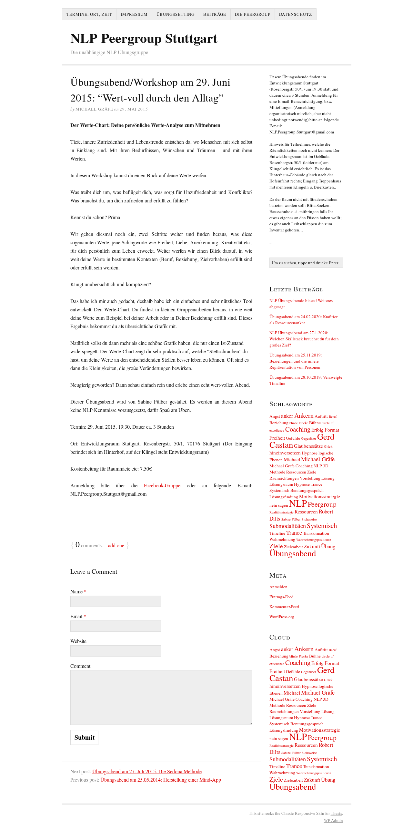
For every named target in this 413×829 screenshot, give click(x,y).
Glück (328, 446)
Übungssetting (175, 14)
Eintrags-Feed (281, 597)
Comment (80, 665)
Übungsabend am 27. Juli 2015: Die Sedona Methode (147, 771)
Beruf (333, 416)
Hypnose (309, 453)
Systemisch (322, 525)
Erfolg (317, 429)
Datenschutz (295, 14)
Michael (292, 459)
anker (287, 415)
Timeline (277, 533)
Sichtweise (309, 519)
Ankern (304, 415)
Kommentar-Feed (284, 607)
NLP (298, 503)
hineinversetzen (285, 452)
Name (78, 591)
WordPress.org (281, 616)
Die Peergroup (252, 14)
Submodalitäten (287, 526)
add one (116, 545)
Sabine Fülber (291, 519)
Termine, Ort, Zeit (89, 14)
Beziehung (278, 422)
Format (332, 429)
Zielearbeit (293, 547)
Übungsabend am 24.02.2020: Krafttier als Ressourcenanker (303, 320)
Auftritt (321, 416)
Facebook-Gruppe (162, 485)
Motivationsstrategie (319, 496)
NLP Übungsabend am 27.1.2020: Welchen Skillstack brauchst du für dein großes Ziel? (304, 339)
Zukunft (312, 546)
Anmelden (278, 587)
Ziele (276, 545)
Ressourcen (306, 511)
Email (78, 616)
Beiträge (214, 14)
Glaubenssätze (308, 446)
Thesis (336, 813)
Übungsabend (292, 553)
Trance (294, 532)
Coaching (297, 429)
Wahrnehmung (282, 539)
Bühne (315, 422)
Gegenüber (308, 438)
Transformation (316, 533)
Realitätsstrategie (281, 512)
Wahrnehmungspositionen (313, 539)
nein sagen (278, 505)
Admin (333, 820)
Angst (274, 416)
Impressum (134, 14)
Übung (328, 546)
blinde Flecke (298, 423)
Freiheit (277, 437)
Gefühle (293, 438)
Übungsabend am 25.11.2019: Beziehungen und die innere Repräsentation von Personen (295, 361)
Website (78, 641)
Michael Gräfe (318, 459)
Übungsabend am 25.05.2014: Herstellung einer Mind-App (160, 779)
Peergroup (322, 504)
